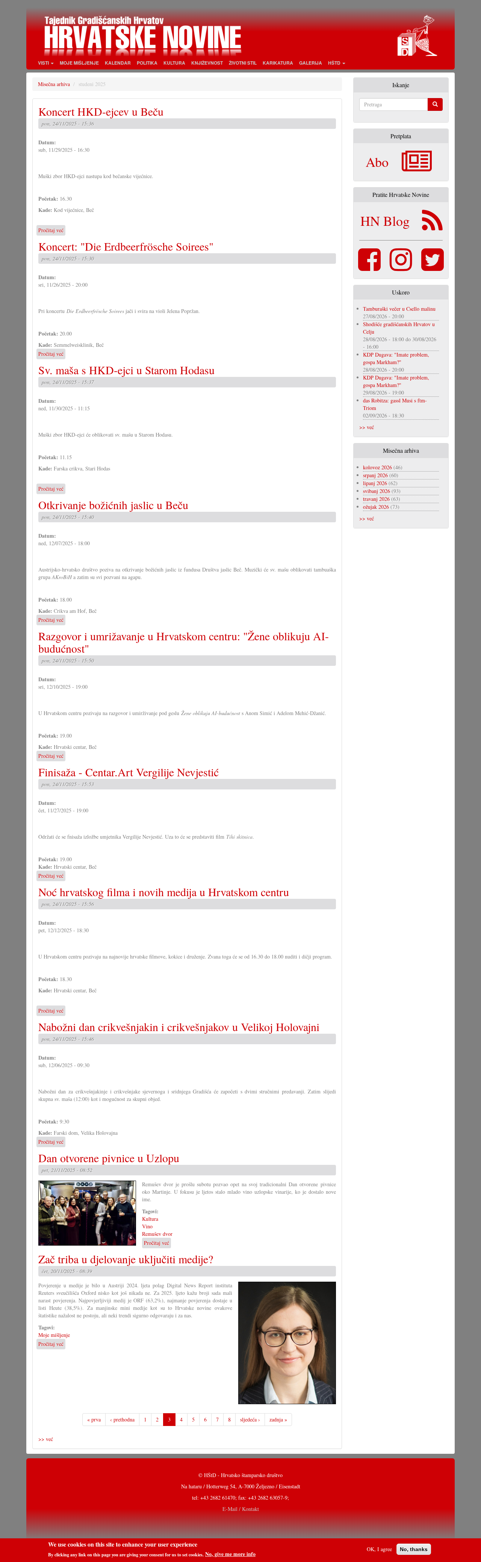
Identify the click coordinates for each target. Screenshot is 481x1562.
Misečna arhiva (54, 84)
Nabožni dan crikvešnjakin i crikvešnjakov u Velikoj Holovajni (178, 1026)
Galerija (310, 62)
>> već (45, 1439)
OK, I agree (379, 1549)
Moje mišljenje (79, 62)
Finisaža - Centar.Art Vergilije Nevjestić (128, 771)
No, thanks (414, 1549)
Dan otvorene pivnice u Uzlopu (108, 1157)
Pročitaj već (51, 230)
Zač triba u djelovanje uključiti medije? (125, 1258)
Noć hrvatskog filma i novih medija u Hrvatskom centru (163, 891)
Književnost (207, 62)
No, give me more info (230, 1554)
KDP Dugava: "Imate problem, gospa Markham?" (396, 358)
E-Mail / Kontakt (240, 1508)
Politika (147, 62)
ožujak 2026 (376, 506)
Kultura (174, 62)
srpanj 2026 (375, 475)
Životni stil (243, 62)
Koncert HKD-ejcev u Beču (100, 111)
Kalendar (118, 62)
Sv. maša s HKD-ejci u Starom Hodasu (126, 369)
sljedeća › (250, 1419)
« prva (94, 1419)
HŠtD (335, 62)
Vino (147, 1226)
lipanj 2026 (375, 483)
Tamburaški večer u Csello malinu (399, 308)
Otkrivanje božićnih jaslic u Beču (113, 504)
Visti (44, 62)
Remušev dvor (157, 1233)
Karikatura (278, 62)
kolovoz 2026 (377, 467)
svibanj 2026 (376, 490)
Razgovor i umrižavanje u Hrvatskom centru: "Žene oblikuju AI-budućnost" (183, 642)
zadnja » (278, 1419)
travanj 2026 (376, 498)
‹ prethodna (122, 1419)
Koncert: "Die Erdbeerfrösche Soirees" (125, 246)
